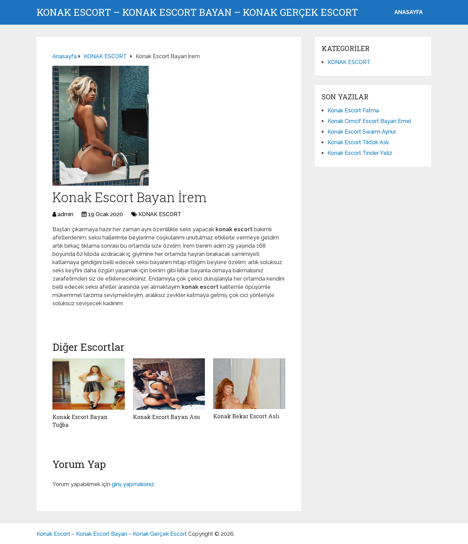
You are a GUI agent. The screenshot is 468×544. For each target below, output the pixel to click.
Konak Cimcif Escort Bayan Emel (369, 121)
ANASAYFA (408, 12)
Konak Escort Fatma (353, 110)
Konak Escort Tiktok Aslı (358, 142)
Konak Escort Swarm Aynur (362, 131)
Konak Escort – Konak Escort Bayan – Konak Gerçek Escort (197, 12)
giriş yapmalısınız (133, 484)
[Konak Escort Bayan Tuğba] (88, 384)
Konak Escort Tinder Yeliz (360, 153)
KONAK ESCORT (159, 214)
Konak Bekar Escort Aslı (246, 416)
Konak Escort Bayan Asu (166, 416)
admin (65, 214)
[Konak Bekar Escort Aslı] (249, 383)
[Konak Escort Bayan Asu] (169, 384)
